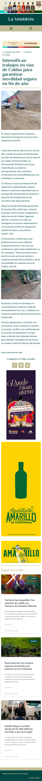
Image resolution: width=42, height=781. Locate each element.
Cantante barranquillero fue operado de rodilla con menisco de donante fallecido (21, 603)
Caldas (7, 55)
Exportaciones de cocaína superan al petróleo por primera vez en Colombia (19, 666)
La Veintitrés (21, 19)
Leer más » (8, 624)
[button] (11, 28)
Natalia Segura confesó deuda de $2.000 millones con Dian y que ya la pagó (19, 729)
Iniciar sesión (34, 778)
